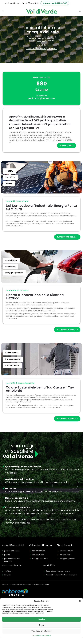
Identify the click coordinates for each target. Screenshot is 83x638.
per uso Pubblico (38, 551)
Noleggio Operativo (40, 558)
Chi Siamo (8, 571)
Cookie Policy (36, 635)
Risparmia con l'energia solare (58, 571)
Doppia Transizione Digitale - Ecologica (61, 575)
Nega (41, 625)
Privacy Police (46, 635)
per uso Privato (38, 555)
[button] (80, 601)
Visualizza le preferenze (41, 631)
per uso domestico (12, 551)
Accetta (41, 619)
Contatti (7, 575)
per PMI (7, 555)
